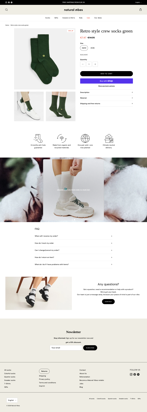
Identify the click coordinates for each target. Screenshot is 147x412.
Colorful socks (9, 373)
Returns (44, 371)
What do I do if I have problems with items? (52, 264)
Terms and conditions (47, 383)
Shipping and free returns (90, 103)
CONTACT (108, 302)
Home (7, 25)
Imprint (42, 386)
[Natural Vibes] (73, 9)
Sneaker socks (9, 380)
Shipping (42, 376)
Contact (83, 370)
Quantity (83, 60)
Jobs (81, 384)
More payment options (106, 86)
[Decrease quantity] (82, 64)
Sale (88, 18)
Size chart (84, 54)
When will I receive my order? (46, 236)
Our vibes (98, 18)
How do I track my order (44, 243)
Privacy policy (44, 379)
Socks (47, 18)
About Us (83, 373)
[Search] (6, 10)
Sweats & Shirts (68, 18)
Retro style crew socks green (20, 25)
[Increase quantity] (95, 64)
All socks (7, 370)
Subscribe (90, 348)
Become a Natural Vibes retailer (92, 380)
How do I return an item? (44, 257)
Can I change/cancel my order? (47, 250)
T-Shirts (7, 384)
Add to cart (106, 74)
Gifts (56, 18)
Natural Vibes (15, 406)
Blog (81, 387)
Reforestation (85, 377)
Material (83, 98)
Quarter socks (9, 377)
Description (84, 92)
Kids (80, 18)
